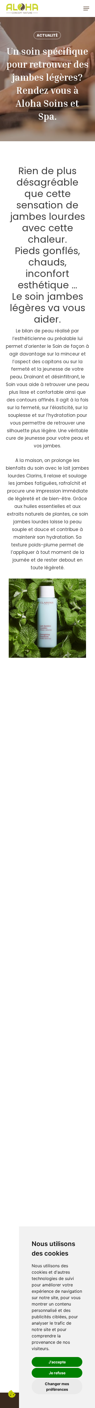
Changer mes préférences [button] (57, 1386)
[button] (86, 8)
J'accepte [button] (57, 1362)
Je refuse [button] (57, 1373)
